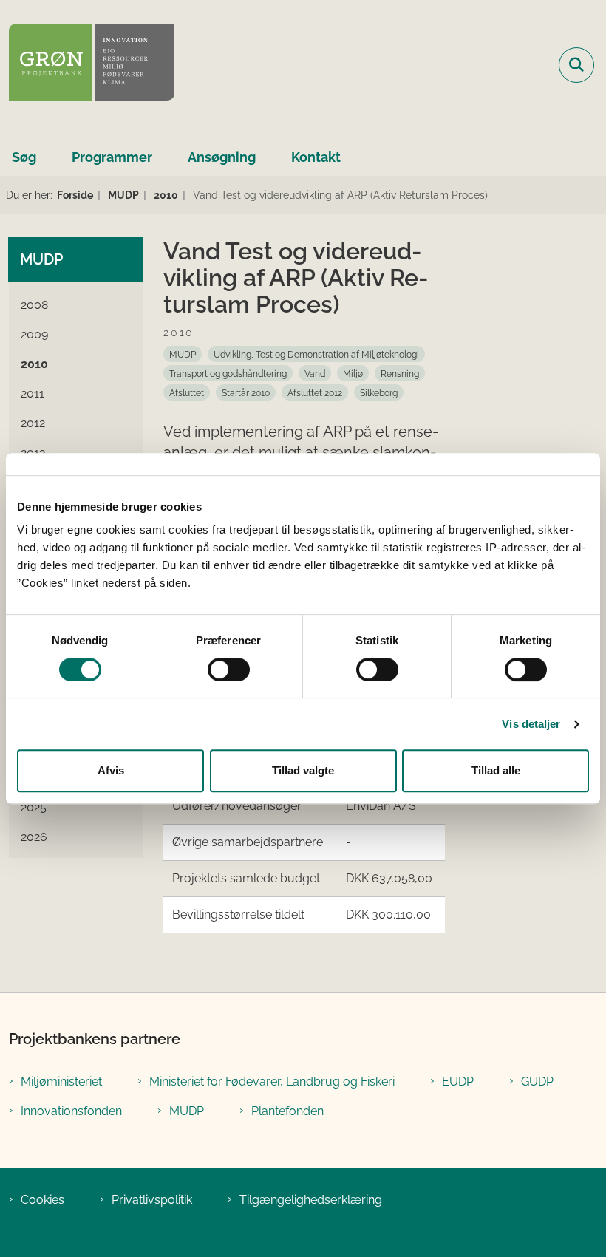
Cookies (42, 1200)
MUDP (186, 1111)
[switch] (229, 669)
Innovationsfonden (71, 1111)
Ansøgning (222, 157)
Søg (24, 157)
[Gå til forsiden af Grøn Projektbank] (87, 65)
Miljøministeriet (61, 1081)
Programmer (112, 157)
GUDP (537, 1081)
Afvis (111, 770)
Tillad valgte (303, 770)
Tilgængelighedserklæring (310, 1200)
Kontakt (316, 157)
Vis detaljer (531, 724)
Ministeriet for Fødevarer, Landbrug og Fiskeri (272, 1081)
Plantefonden (287, 1111)
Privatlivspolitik (152, 1200)
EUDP (458, 1081)
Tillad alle (495, 770)
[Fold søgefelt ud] (576, 65)
